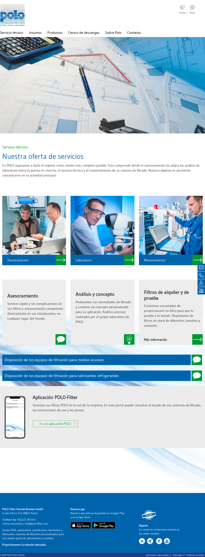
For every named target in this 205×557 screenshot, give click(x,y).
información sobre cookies (157, 555)
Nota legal (177, 555)
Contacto (182, 13)
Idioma (192, 13)
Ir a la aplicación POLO (55, 424)
